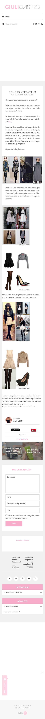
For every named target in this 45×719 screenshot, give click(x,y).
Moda (24, 435)
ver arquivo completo (11, 612)
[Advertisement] (22, 53)
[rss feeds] (42, 24)
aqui (9, 122)
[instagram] (36, 24)
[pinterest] (39, 24)
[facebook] (33, 24)
